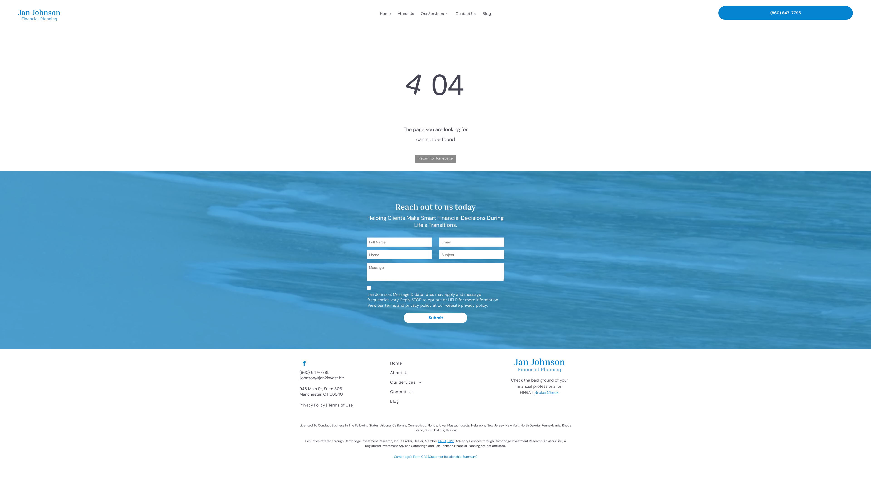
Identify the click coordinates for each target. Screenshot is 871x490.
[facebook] (304, 363)
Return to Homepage (435, 158)
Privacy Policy (312, 405)
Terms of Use (340, 405)
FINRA (442, 441)
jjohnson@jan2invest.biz (321, 378)
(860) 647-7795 (314, 372)
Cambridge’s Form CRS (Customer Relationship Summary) (435, 457)
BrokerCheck (547, 392)
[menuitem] (385, 13)
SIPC (451, 441)
